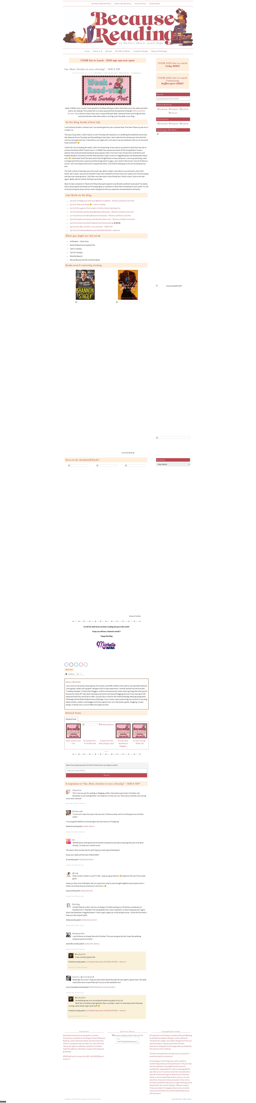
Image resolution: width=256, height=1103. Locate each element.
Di (73, 840)
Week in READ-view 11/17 (73, 742)
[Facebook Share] (66, 664)
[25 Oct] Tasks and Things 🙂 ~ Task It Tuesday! (88, 204)
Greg (75, 873)
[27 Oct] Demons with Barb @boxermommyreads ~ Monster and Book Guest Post (100, 216)
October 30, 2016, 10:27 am (77, 1016)
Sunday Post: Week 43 (92, 944)
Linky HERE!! (172, 66)
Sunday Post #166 (87, 891)
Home (87, 51)
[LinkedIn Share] (76, 664)
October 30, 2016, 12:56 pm (77, 967)
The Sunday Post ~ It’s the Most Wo (90, 742)
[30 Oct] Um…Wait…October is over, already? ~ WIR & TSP (91, 227)
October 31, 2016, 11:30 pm (75, 832)
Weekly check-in (88, 826)
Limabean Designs (140, 51)
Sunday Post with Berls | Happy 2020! (106, 742)
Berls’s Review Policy (123, 4)
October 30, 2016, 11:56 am (75, 949)
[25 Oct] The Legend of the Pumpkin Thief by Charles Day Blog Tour (95, 208)
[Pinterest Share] (81, 664)
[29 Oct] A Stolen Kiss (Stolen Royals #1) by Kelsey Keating (92, 223)
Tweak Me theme (177, 1099)
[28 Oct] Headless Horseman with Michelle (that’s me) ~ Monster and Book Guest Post (102, 219)
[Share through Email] (86, 664)
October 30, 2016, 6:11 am (75, 993)
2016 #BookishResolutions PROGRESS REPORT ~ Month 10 (106, 962)
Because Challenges (159, 51)
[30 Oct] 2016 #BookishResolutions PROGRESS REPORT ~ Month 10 (95, 230)
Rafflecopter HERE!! (173, 83)
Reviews (109, 51)
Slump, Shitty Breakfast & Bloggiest (123, 743)
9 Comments (136, 73)
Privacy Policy (140, 4)
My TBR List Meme (122, 51)
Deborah (77, 811)
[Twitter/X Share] (71, 664)
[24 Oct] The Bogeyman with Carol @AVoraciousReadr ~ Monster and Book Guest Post (102, 201)
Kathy (76, 904)
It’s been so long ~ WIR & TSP (139, 742)
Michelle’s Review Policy (101, 4)
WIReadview (124, 73)
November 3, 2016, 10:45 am (76, 803)
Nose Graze (188, 1099)
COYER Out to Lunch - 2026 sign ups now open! (108, 60)
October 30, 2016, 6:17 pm (75, 896)
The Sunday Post (111, 73)
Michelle (98, 73)
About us (97, 51)
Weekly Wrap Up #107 (89, 920)
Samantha (78, 933)
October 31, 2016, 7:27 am (74, 865)
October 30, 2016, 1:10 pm (75, 925)
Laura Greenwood (83, 977)
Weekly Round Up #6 (86, 860)
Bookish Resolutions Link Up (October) (103, 987)
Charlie (77, 790)
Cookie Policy (154, 4)
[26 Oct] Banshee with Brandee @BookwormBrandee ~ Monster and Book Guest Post (102, 212)
